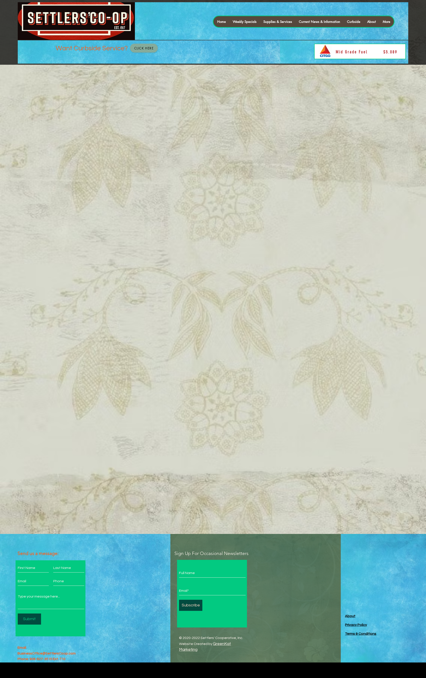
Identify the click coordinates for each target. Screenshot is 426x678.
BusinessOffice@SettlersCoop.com (47, 653)
